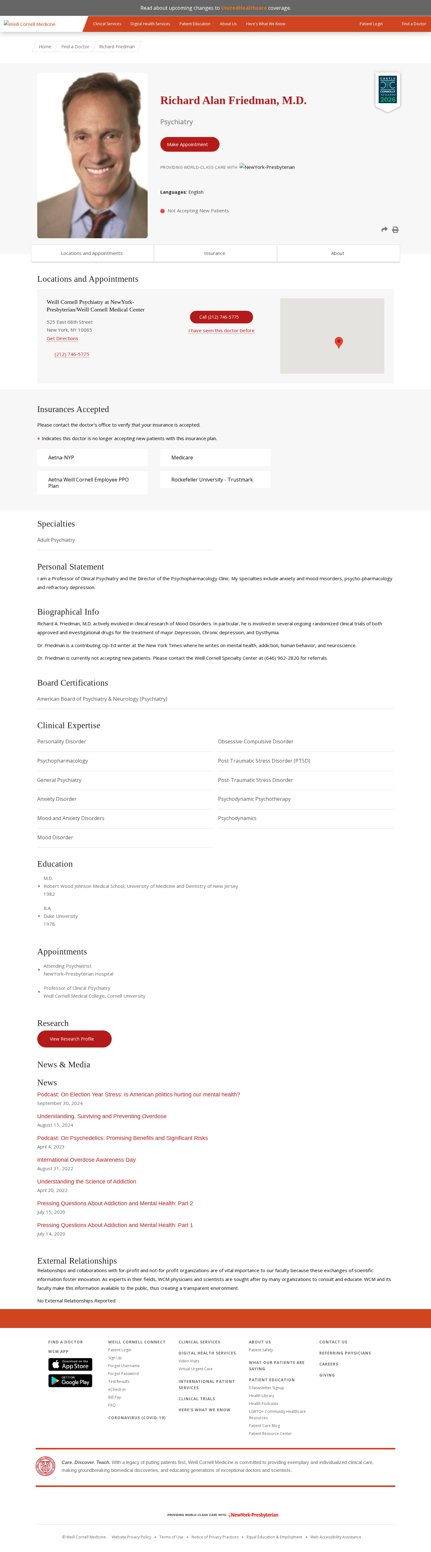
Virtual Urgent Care (196, 1369)
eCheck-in (117, 1389)
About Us (228, 24)
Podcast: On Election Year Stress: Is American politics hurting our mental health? (138, 1094)
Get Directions (62, 338)
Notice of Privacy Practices (215, 1537)
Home (45, 47)
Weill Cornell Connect (137, 1342)
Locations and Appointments (92, 253)
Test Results (118, 1381)
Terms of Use (171, 1537)
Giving (327, 1375)
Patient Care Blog (264, 1425)
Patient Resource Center (270, 1433)
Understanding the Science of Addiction (86, 1181)
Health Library (261, 1395)
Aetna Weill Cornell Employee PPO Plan (88, 482)
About (337, 253)
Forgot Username (124, 1365)
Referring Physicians (345, 1353)
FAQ (112, 1405)
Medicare (182, 457)
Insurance (214, 253)
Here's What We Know (265, 24)
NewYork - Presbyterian (218, 1515)
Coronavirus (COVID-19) (137, 1417)
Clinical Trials (197, 1399)
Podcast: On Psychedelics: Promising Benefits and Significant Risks (122, 1138)
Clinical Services (107, 24)
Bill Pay (114, 1397)
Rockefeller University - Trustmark (212, 479)
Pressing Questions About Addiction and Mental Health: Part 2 (115, 1203)
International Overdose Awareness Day (86, 1160)
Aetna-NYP (61, 457)
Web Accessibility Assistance (335, 1537)
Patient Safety (261, 1350)
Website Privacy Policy (131, 1537)
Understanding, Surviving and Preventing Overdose (102, 1116)
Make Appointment (187, 144)
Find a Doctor (75, 47)
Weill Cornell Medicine (215, 1501)
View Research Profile (72, 1039)
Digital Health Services (150, 24)
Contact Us (333, 1342)
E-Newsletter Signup (266, 1387)
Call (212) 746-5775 (219, 317)
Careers (328, 1364)
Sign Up (115, 1357)
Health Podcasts (263, 1403)
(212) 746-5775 (72, 354)
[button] (384, 230)
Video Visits (189, 1361)
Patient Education (195, 24)
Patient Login (119, 1350)
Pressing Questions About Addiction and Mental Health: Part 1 (116, 1225)
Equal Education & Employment (274, 1537)
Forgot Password (123, 1373)
